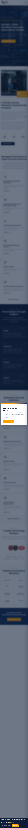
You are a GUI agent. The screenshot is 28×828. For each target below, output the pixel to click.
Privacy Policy (12, 822)
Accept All (15, 825)
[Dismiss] (19, 825)
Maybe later (17, 421)
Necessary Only (6, 825)
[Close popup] (25, 405)
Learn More (7, 421)
